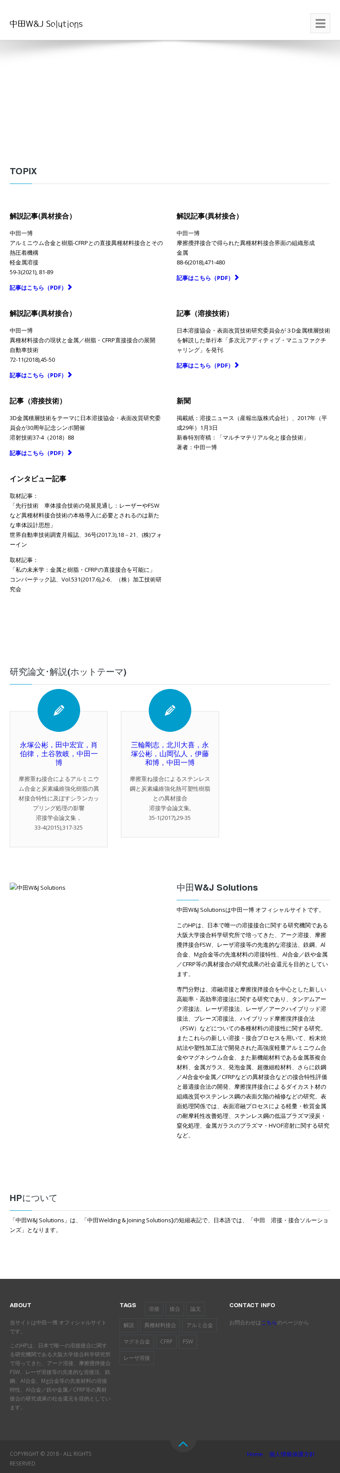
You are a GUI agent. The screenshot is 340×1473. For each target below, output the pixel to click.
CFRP (166, 1341)
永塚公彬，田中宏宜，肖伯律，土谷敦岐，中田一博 (59, 754)
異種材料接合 (160, 1325)
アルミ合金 (199, 1325)
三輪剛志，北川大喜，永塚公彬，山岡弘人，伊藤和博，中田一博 (170, 754)
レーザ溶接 (137, 1358)
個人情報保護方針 (292, 1454)
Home (255, 1454)
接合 (175, 1308)
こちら (269, 1322)
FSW (188, 1341)
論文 (195, 1308)
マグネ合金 (137, 1341)
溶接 (154, 1308)
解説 (129, 1325)
